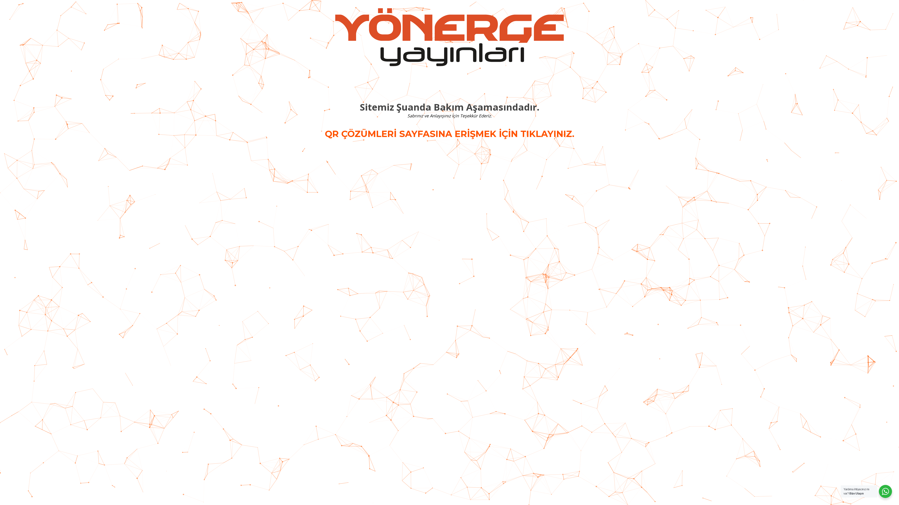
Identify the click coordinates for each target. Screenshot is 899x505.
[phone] (466, 84)
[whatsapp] (444, 84)
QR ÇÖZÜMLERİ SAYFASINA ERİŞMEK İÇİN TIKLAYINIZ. (449, 133)
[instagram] (433, 84)
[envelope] (455, 84)
